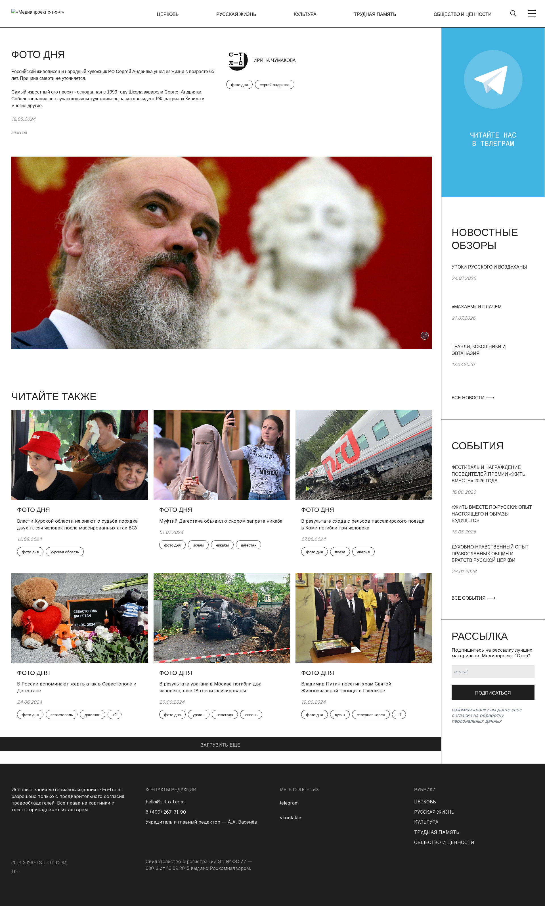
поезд (340, 552)
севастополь (62, 714)
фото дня (239, 84)
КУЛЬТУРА (305, 14)
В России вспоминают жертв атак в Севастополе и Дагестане (76, 687)
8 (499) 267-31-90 (166, 812)
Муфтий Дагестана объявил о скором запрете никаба (220, 521)
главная (19, 132)
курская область (65, 552)
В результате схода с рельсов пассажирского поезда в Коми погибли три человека (362, 524)
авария (363, 552)
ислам (198, 545)
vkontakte (290, 817)
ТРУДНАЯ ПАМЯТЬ (375, 14)
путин (340, 714)
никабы (222, 545)
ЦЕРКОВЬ (168, 14)
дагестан (248, 545)
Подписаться (493, 693)
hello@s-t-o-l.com (165, 802)
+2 (114, 714)
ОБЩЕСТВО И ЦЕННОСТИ (463, 14)
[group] (493, 284)
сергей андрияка (275, 84)
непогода (225, 714)
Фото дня (33, 509)
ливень (251, 714)
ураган (199, 714)
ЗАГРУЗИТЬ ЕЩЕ (220, 745)
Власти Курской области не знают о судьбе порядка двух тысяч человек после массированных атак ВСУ (77, 524)
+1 (399, 714)
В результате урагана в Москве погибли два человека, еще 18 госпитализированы (210, 687)
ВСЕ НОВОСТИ (469, 397)
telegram (289, 803)
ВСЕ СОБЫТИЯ (469, 598)
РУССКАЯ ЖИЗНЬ (236, 14)
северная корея (371, 714)
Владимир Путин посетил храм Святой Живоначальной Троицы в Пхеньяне (346, 687)
